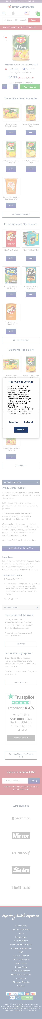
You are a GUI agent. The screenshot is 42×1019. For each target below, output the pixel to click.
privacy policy (17, 413)
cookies (11, 389)
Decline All (28, 422)
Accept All (21, 430)
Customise (13, 422)
